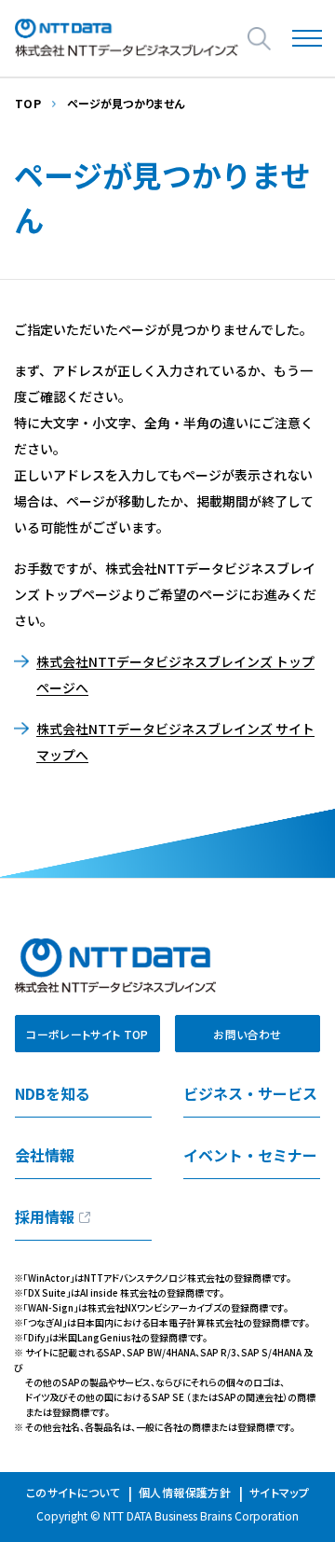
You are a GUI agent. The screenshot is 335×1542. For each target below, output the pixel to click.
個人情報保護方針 (185, 1492)
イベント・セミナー (250, 1155)
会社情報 (44, 1155)
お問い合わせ (247, 1034)
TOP (28, 103)
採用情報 (44, 1216)
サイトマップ (279, 1492)
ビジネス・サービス (250, 1093)
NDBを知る (52, 1093)
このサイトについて (73, 1492)
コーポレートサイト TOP (87, 1034)
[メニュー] (307, 38)
